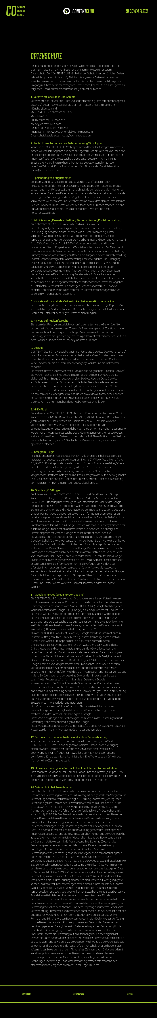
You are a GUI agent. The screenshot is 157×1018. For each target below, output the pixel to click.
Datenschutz (78, 1008)
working (21, 7)
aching (20, 15)
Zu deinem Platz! (137, 11)
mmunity (21, 11)
